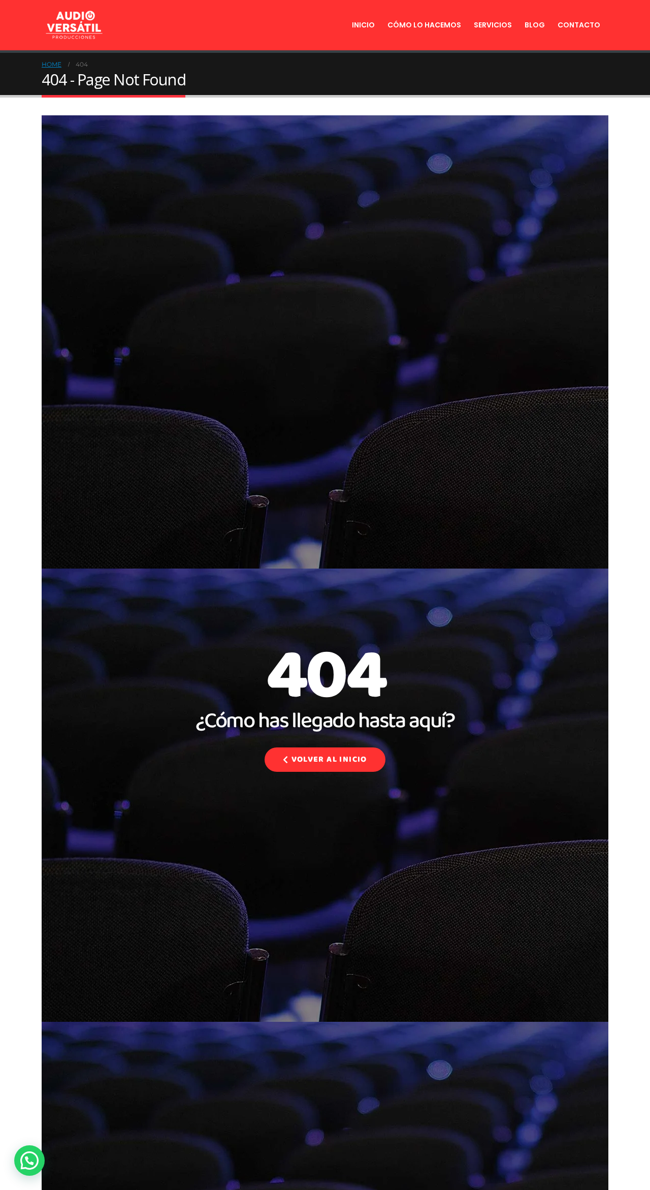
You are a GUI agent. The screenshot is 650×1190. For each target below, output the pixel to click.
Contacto (579, 25)
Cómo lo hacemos (424, 25)
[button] (29, 1160)
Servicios (493, 25)
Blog (535, 25)
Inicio (363, 25)
